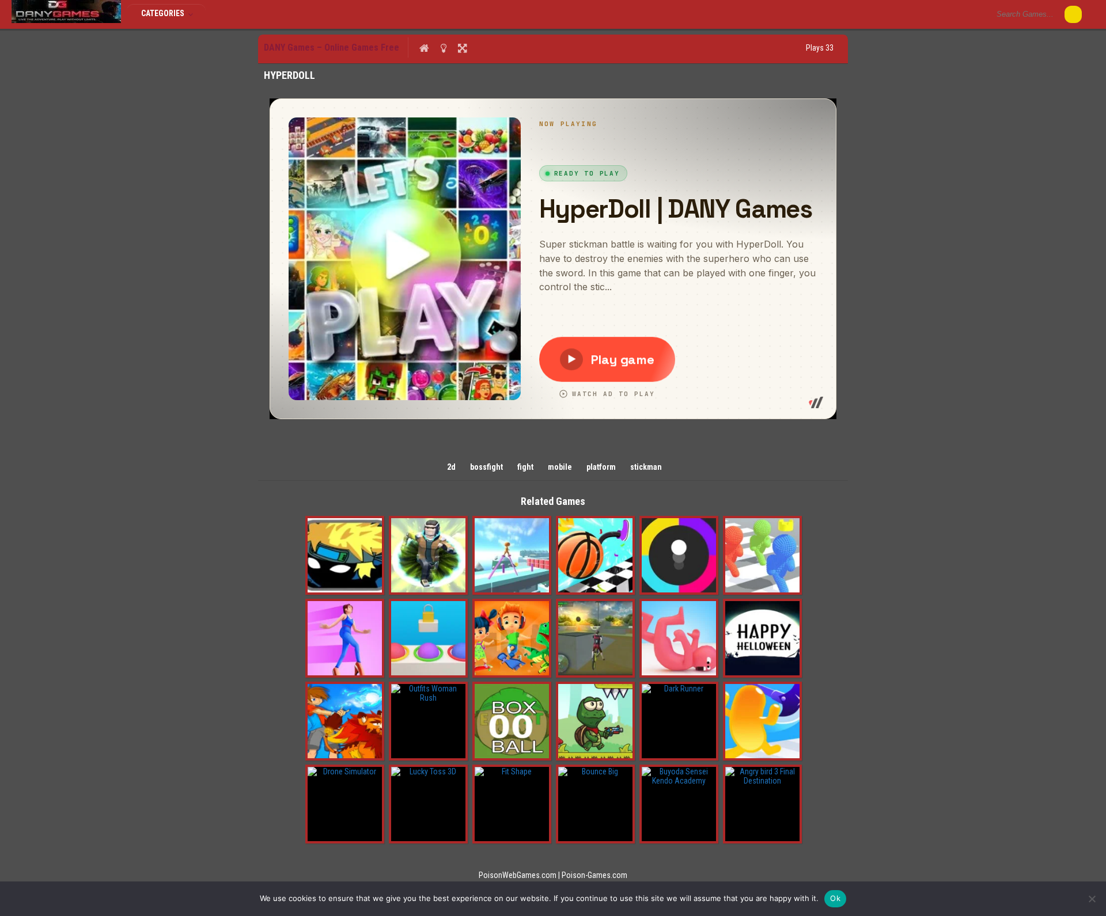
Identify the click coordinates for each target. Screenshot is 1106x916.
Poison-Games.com (594, 875)
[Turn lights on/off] (443, 47)
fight (525, 467)
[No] (1091, 898)
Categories (163, 13)
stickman (646, 467)
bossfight (486, 467)
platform (601, 467)
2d (451, 467)
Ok (835, 898)
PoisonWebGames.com (517, 875)
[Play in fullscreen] (462, 47)
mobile (560, 467)
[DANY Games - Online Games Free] (66, 20)
